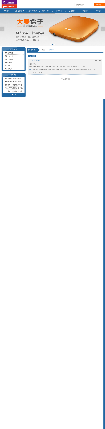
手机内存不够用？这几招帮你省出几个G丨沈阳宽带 (14, 88)
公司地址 (98, 11)
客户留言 (59, 11)
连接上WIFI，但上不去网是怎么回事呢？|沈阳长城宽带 (14, 78)
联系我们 (85, 11)
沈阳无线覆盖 (9, 59)
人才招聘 (72, 11)
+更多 (14, 94)
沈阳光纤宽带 (9, 53)
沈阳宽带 (6, 11)
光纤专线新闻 (33, 11)
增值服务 (7, 65)
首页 (43, 50)
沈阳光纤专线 (9, 56)
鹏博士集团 (46, 11)
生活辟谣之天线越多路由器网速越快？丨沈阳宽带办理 (14, 91)
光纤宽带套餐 (19, 11)
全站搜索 (98, 5)
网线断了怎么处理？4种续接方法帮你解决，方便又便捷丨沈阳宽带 (14, 81)
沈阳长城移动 (9, 62)
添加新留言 (32, 56)
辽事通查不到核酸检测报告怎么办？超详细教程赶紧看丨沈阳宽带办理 (14, 85)
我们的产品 (8, 69)
